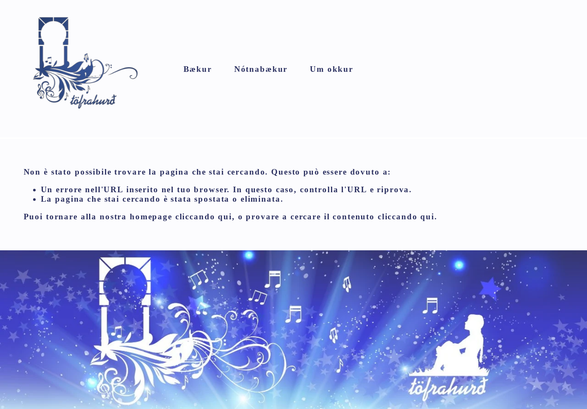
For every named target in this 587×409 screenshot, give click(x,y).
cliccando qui (203, 216)
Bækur (197, 69)
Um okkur (331, 69)
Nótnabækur (261, 69)
